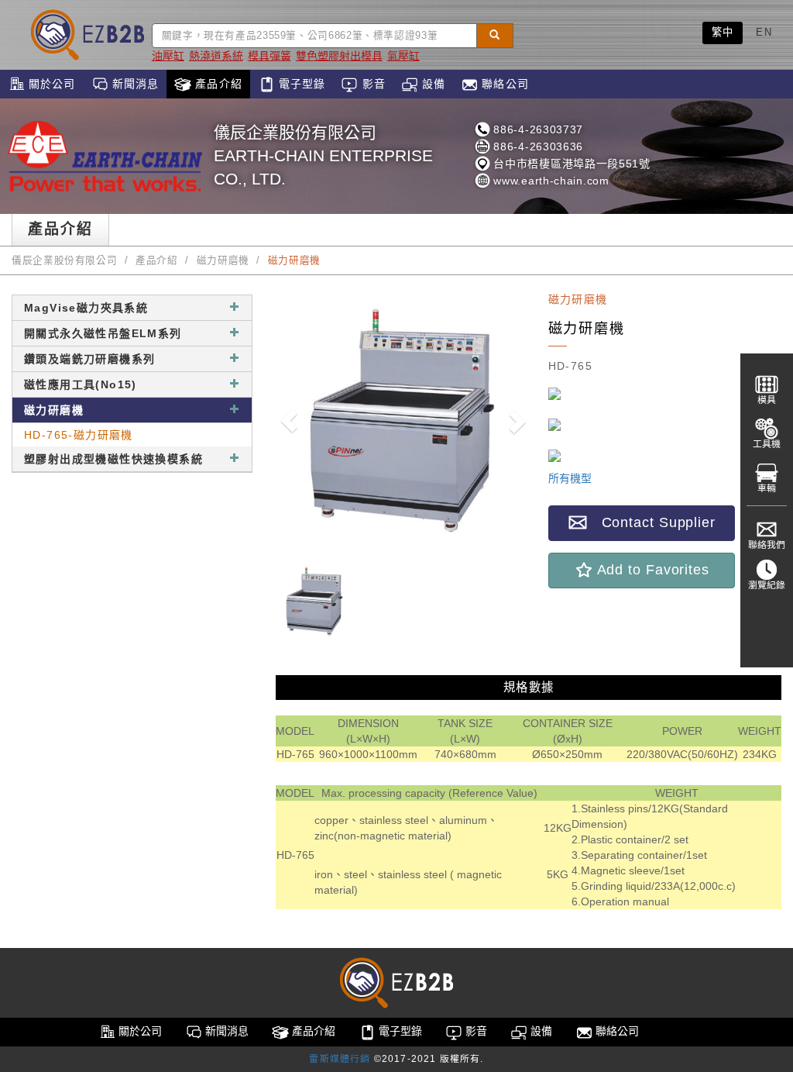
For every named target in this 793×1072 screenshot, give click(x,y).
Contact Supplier (651, 522)
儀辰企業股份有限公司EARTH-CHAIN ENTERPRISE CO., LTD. (323, 155)
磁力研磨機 (223, 260)
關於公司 (50, 84)
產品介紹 (216, 84)
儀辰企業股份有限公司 (64, 260)
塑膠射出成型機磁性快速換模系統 (113, 459)
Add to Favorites (651, 569)
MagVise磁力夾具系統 (86, 308)
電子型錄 (300, 84)
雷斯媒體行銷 (339, 1058)
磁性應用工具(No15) (80, 384)
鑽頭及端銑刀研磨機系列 (89, 359)
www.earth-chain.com (549, 180)
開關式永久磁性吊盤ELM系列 (103, 333)
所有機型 (570, 478)
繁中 (723, 32)
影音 (371, 84)
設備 (431, 84)
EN (764, 32)
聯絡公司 (503, 84)
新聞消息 (134, 84)
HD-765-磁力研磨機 (78, 435)
